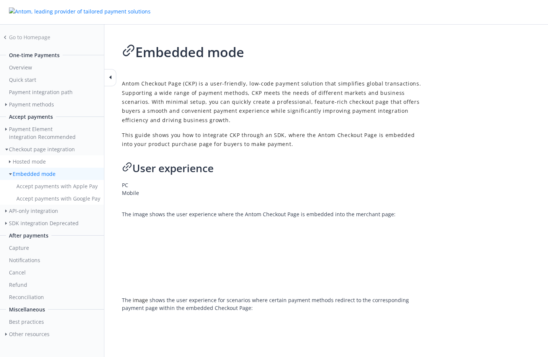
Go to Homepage (29, 37)
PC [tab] (125, 185)
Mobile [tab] (130, 192)
